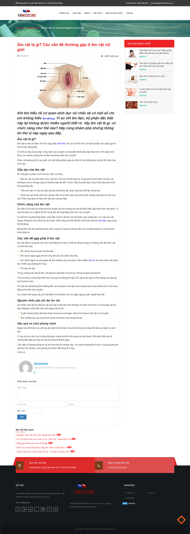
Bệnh (87, 13)
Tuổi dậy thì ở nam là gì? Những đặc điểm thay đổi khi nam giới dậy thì (156, 51)
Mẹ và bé (97, 13)
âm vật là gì (48, 118)
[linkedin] (30, 509)
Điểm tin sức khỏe (114, 13)
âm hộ (92, 260)
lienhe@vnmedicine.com (163, 3)
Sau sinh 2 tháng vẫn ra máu (152, 76)
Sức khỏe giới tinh (32, 28)
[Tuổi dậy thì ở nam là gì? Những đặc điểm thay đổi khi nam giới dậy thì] (131, 53)
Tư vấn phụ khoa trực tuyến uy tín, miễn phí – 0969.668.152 (44, 439)
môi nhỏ (61, 143)
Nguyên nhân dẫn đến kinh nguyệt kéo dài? (36, 434)
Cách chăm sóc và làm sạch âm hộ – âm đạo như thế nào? (43, 451)
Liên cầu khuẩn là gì (148, 102)
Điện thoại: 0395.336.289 (138, 3)
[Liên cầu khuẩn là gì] (131, 105)
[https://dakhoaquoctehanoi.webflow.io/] (43, 509)
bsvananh (41, 364)
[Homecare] (55, 509)
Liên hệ (129, 13)
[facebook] (34, 372)
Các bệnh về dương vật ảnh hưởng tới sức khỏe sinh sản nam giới (156, 64)
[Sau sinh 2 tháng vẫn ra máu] (131, 79)
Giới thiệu (76, 13)
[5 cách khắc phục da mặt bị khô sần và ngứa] (131, 92)
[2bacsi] (36, 509)
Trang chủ (64, 13)
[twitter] (24, 509)
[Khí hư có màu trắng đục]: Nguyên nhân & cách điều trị (42, 447)
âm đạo (102, 220)
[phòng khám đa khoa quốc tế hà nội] (49, 509)
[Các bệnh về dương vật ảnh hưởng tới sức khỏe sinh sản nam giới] (131, 66)
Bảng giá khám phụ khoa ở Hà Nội (32, 443)
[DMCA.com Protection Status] (129, 503)
